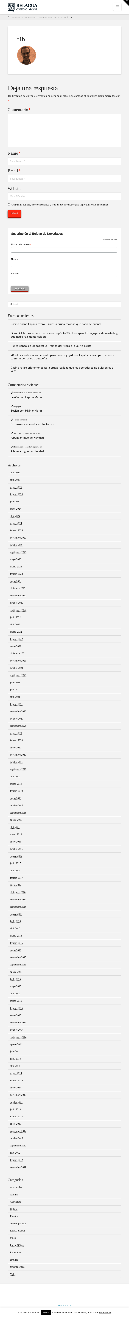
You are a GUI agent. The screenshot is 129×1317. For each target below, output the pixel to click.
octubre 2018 (16, 805)
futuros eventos (17, 1230)
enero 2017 (15, 885)
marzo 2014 (16, 1073)
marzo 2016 (16, 935)
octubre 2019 (16, 762)
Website (15, 188)
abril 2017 (15, 870)
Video (13, 1274)
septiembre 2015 (18, 964)
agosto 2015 (16, 972)
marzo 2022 (16, 631)
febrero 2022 (16, 639)
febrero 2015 (16, 1008)
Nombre (15, 259)
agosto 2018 (16, 819)
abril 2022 (15, 624)
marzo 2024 (16, 523)
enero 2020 (15, 747)
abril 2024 (15, 516)
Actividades (16, 1187)
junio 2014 (15, 1058)
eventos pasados (18, 1223)
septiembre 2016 (18, 906)
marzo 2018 (16, 834)
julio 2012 (15, 1152)
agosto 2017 (16, 856)
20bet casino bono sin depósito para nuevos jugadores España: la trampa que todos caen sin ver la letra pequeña (62, 357)
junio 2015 (15, 979)
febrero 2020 (16, 740)
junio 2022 (15, 617)
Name (14, 153)
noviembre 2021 (18, 660)
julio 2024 (15, 501)
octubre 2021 (16, 668)
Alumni (14, 1194)
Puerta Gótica (17, 1245)
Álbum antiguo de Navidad (27, 437)
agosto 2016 (16, 914)
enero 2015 (15, 1015)
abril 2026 (15, 472)
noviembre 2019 (18, 754)
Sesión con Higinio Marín (26, 397)
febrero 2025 (16, 494)
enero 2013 (15, 1123)
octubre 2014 (16, 1029)
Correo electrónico (21, 244)
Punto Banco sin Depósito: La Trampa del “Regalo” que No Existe (51, 346)
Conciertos (15, 1201)
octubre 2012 (16, 1138)
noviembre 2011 (18, 1167)
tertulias (14, 1259)
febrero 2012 (16, 1160)
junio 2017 (15, 863)
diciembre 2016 (17, 892)
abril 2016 (15, 928)
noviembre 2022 (18, 595)
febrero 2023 (16, 574)
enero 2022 (15, 646)
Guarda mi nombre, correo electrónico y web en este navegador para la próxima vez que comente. (59, 204)
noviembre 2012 (18, 1131)
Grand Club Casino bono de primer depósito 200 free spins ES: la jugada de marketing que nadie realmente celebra (64, 335)
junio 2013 (15, 1109)
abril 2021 (15, 696)
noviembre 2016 (18, 899)
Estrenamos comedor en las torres (32, 424)
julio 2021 (15, 682)
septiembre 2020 (18, 725)
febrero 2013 (16, 1116)
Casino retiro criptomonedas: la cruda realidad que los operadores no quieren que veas (62, 369)
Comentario (19, 109)
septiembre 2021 (18, 675)
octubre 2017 (16, 849)
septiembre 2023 (18, 552)
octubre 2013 (16, 1102)
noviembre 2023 (18, 537)
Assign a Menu (64, 1305)
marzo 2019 (16, 783)
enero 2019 (15, 798)
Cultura (13, 1209)
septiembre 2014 (18, 1037)
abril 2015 (15, 993)
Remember (15, 1252)
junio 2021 (15, 689)
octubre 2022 (16, 602)
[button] (117, 7)
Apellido (15, 273)
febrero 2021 (16, 704)
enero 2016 (15, 950)
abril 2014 (15, 1066)
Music (13, 1238)
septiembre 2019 (18, 769)
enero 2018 (15, 841)
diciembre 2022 (17, 588)
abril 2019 (15, 776)
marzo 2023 (16, 566)
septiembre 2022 (18, 610)
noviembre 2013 (18, 1094)
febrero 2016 (16, 943)
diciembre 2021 (17, 653)
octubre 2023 (16, 545)
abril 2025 (15, 479)
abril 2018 (15, 827)
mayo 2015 (15, 986)
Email (14, 170)
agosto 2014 (16, 1044)
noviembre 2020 (18, 711)
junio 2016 (15, 921)
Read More (105, 1312)
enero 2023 (15, 581)
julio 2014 (15, 1051)
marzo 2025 (16, 487)
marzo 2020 (16, 733)
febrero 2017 (16, 877)
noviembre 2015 (18, 957)
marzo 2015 (16, 1000)
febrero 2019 (16, 791)
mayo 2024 (15, 508)
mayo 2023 (15, 559)
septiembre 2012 (18, 1145)
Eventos (14, 1216)
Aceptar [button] (45, 1312)
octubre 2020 (16, 718)
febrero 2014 (16, 1080)
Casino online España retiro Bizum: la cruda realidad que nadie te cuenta (56, 324)
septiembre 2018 (18, 812)
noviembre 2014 (18, 1022)
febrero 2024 (16, 530)
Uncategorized (17, 1266)
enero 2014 (15, 1087)
